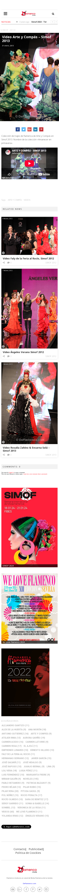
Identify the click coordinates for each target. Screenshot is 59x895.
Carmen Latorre (37, 742)
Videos (27, 200)
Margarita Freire (38, 774)
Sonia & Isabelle (37, 803)
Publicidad (36, 849)
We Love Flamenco (29, 811)
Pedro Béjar (11, 787)
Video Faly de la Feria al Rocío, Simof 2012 (28, 258)
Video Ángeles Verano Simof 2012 (23, 352)
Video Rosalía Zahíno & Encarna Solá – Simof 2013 (26, 449)
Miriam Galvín (11, 779)
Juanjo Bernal (34, 766)
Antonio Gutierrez (15, 733)
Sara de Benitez (36, 799)
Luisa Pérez (28, 770)
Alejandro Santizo (15, 725)
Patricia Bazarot (38, 783)
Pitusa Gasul (30, 791)
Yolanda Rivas (12, 816)
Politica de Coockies (28, 853)
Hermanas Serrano (15, 758)
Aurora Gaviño (34, 737)
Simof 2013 (50, 455)
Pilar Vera (10, 791)
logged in (11, 472)
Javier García (41, 758)
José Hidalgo (32, 762)
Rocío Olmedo (12, 799)
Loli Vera (9, 770)
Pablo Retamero (13, 783)
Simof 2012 (50, 262)
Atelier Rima (11, 737)
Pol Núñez (10, 795)
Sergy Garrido (12, 803)
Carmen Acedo (12, 742)
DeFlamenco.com (29, 883)
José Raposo (11, 766)
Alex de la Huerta (14, 729)
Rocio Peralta (31, 795)
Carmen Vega (12, 746)
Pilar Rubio (32, 787)
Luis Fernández (13, 774)
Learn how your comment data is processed (35, 474)
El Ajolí (31, 746)
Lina (51, 766)
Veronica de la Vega (31, 807)
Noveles (31, 779)
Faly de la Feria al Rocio (18, 754)
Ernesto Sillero (42, 750)
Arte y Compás (15, 200)
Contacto (19, 849)
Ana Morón (37, 729)
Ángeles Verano (37, 816)
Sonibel (8, 807)
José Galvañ (11, 762)
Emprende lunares (15, 750)
